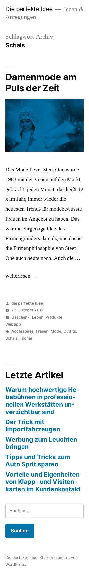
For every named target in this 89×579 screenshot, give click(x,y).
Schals (11, 338)
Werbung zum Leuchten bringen (41, 443)
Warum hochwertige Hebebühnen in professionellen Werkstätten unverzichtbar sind (42, 401)
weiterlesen (20, 275)
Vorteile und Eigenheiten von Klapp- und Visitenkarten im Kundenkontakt (43, 482)
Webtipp (13, 324)
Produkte (53, 317)
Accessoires (22, 331)
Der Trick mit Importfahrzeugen (32, 425)
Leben (37, 317)
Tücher (26, 338)
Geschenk (20, 317)
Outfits (69, 331)
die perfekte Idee (27, 303)
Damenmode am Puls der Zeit (40, 82)
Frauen (42, 331)
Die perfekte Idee (29, 9)
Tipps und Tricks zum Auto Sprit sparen (37, 460)
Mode (56, 331)
